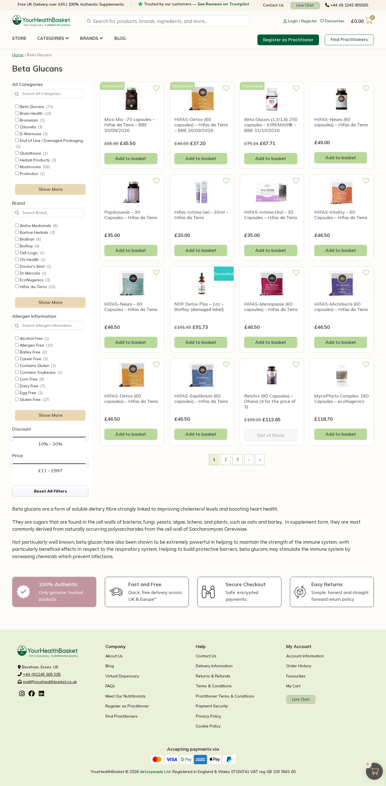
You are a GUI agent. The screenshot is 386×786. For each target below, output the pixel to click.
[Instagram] (22, 694)
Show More (50, 189)
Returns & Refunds (213, 676)
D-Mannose (33, 133)
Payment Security (212, 706)
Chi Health (32, 259)
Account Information (305, 655)
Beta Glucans (36, 106)
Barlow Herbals (37, 232)
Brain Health (35, 113)
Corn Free (31, 379)
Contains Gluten (37, 365)
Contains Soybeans (40, 372)
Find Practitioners (349, 39)
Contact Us (273, 5)
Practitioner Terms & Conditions (225, 696)
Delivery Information (214, 665)
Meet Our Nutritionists (125, 696)
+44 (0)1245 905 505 (42, 674)
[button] (154, 86)
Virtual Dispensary (122, 676)
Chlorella (30, 126)
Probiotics (32, 173)
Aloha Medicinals (38, 225)
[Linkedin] (41, 694)
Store (19, 38)
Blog (120, 38)
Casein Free (33, 358)
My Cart (293, 685)
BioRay (29, 246)
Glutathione (33, 153)
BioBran (30, 239)
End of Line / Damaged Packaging (49, 143)
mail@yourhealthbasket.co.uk (50, 681)
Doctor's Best (35, 266)
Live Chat (305, 5)
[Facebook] (32, 694)
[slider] (11, 437)
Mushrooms (34, 166)
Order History (298, 665)
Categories (51, 38)
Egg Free (31, 392)
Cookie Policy (208, 726)
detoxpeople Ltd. (155, 771)
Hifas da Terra (37, 286)
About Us (114, 655)
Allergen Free (36, 345)
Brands (89, 38)
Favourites (295, 676)
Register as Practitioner (288, 39)
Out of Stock (270, 435)
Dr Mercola (32, 273)
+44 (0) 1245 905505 (348, 5)
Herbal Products (37, 160)
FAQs (110, 685)
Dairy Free (32, 385)
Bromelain (32, 120)
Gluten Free (34, 399)
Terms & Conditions (214, 685)
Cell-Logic (31, 252)
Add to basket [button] (130, 158)
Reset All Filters (50, 491)
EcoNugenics (34, 279)
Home (17, 54)
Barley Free (33, 352)
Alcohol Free (34, 338)
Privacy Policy (208, 716)
